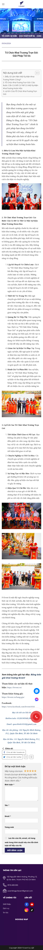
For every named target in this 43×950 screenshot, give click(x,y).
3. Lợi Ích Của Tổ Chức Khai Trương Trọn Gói (20, 92)
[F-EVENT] (21, 4)
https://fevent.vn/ (14, 687)
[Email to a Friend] (26, 757)
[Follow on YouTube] (32, 904)
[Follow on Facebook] (27, 904)
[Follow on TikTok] (32, 910)
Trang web (9, 827)
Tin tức (5, 912)
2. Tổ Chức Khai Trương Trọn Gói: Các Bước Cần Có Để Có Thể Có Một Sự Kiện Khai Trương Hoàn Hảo (20, 85)
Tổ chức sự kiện (9, 36)
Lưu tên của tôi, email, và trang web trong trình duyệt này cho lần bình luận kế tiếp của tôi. (21, 842)
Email (8, 816)
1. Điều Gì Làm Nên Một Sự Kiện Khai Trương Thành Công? (18, 77)
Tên (7, 805)
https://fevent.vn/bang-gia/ (13, 697)
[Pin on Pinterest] (31, 757)
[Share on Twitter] (12, 757)
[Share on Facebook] (14, 752)
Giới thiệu (7, 904)
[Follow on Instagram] (27, 910)
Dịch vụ (6, 908)
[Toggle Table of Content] (36, 73)
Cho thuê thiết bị (27, 36)
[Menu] (3, 4)
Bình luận (9, 784)
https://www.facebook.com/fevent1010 (18, 707)
